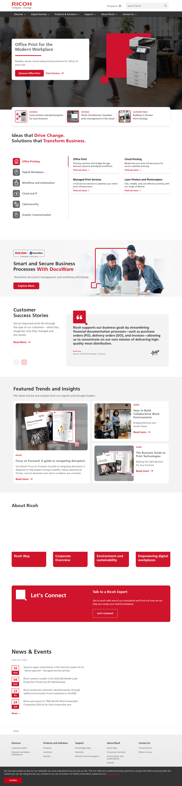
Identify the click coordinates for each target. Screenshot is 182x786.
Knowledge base (83, 748)
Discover (16, 743)
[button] (16, 362)
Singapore (112, 5)
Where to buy (145, 752)
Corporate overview (116, 752)
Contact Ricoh (145, 748)
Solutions (47, 752)
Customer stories (19, 748)
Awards (110, 763)
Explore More (26, 285)
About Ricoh (113, 743)
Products (47, 748)
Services (46, 756)
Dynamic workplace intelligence (21, 753)
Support (79, 743)
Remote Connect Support (87, 756)
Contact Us (144, 743)
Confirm (13, 780)
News (15, 713)
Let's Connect (105, 613)
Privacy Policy (112, 774)
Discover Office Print (29, 73)
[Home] (22, 6)
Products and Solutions (55, 743)
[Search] (165, 6)
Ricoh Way (112, 748)
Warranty (79, 752)
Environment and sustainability (115, 757)
